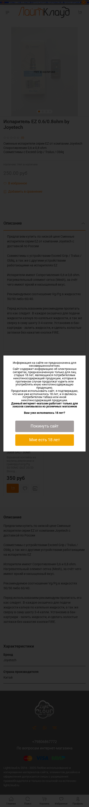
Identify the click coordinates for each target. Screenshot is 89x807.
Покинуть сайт (45, 426)
